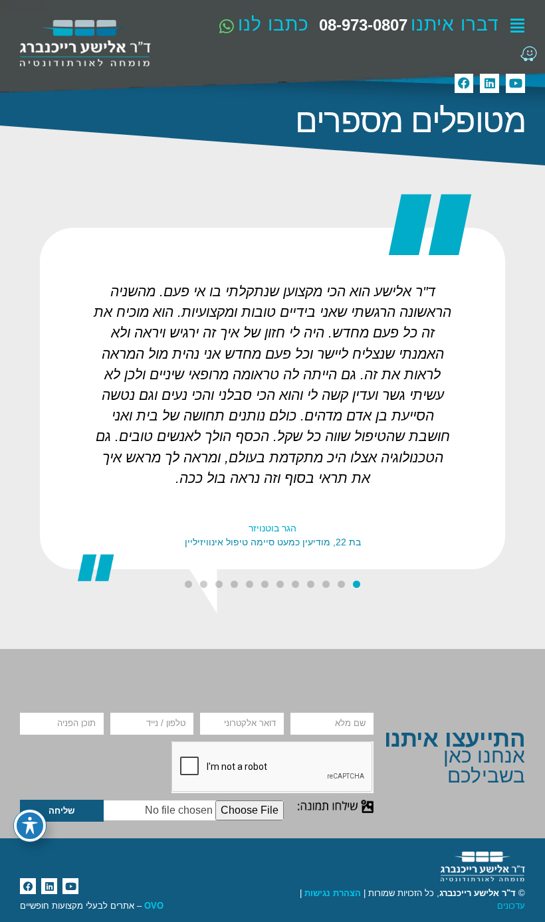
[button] (515, 398)
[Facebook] (464, 83)
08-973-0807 (363, 25)
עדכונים (511, 906)
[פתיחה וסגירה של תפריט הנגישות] (30, 826)
